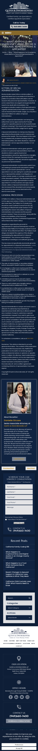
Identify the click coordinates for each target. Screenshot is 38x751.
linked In (16, 697)
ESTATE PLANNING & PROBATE (12, 643)
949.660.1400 (20, 26)
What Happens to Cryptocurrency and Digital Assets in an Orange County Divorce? (17, 555)
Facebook (11, 697)
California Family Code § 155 (17, 547)
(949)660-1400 (21, 530)
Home (5, 640)
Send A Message (19, 523)
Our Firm (12, 640)
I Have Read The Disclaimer (17, 519)
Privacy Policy (18, 517)
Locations (26, 643)
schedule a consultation (19, 721)
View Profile (19, 459)
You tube (22, 697)
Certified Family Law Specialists (18, 16)
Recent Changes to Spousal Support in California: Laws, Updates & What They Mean (17, 574)
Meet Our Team (21, 640)
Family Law (30, 640)
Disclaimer (9, 517)
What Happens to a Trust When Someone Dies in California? (16, 565)
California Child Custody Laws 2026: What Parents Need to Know (18, 583)
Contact (19, 646)
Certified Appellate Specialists (19, 19)
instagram (27, 697)
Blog (33, 643)
